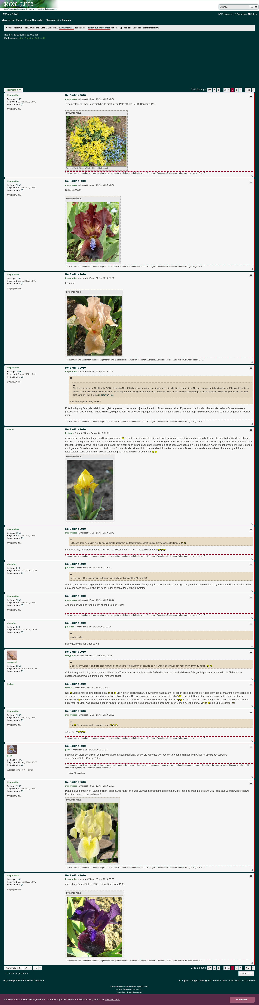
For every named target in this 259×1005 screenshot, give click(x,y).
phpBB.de (139, 989)
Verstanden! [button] (242, 999)
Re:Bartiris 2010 (75, 95)
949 (18, 568)
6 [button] (236, 89)
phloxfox (11, 564)
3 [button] (225, 89)
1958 (18, 99)
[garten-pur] (30, 5)
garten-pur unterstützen (99, 28)
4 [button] (228, 89)
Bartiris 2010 (11, 34)
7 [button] (240, 89)
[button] (209, 90)
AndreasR (40, 38)
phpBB (121, 986)
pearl (9, 755)
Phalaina (29, 38)
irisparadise (13, 95)
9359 (18, 666)
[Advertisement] (129, 63)
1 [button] (218, 89)
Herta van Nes (106, 395)
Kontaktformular (66, 28)
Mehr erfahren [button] (112, 999)
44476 (19, 760)
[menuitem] (15, 14)
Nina (21, 38)
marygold (12, 662)
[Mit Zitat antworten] (251, 96)
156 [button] (248, 89)
